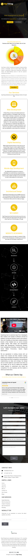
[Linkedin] (16, 552)
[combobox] (5, 427)
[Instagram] (14, 552)
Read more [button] (4, 394)
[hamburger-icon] (25, 4)
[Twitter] (12, 552)
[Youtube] (18, 552)
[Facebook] (10, 552)
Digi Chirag (19, 554)
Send (14, 458)
